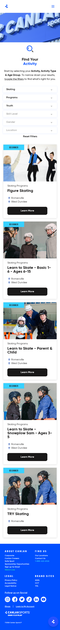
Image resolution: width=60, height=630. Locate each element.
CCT (37, 583)
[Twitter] (22, 599)
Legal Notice (10, 586)
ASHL (37, 580)
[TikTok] (29, 599)
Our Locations (41, 556)
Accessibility (10, 583)
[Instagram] (7, 599)
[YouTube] (43, 599)
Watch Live (10, 570)
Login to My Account (25, 607)
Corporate (9, 556)
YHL (36, 586)
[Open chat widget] (53, 622)
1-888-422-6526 (42, 561)
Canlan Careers (12, 558)
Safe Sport (9, 561)
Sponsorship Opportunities (17, 564)
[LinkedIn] (36, 599)
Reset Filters (30, 136)
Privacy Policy (11, 580)
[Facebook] (14, 599)
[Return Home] (6, 6)
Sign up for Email (12, 567)
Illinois (7, 606)
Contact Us (40, 558)
